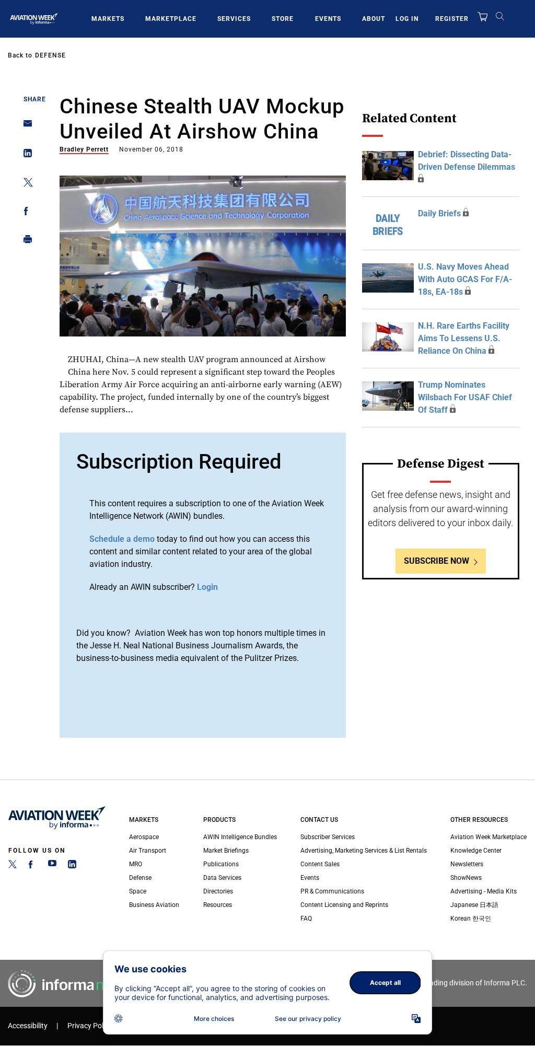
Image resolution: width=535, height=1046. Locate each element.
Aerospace (144, 837)
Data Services (222, 877)
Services (234, 18)
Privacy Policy (89, 1025)
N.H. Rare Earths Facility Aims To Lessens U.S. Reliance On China (463, 338)
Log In (407, 18)
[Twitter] (12, 866)
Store (283, 18)
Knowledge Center (476, 850)
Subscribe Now (436, 561)
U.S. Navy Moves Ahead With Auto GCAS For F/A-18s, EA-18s (465, 279)
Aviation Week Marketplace (488, 837)
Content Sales (320, 864)
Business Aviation (154, 905)
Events (328, 18)
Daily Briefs (439, 213)
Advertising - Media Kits (483, 891)
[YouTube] (52, 866)
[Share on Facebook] (25, 212)
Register (452, 18)
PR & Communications (332, 891)
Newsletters (466, 864)
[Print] (25, 241)
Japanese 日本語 (474, 905)
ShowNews (466, 877)
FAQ (306, 918)
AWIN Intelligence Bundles (240, 837)
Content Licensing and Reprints (344, 905)
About (373, 18)
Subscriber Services (327, 837)
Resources (217, 905)
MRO (135, 864)
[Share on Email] (25, 126)
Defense (50, 55)
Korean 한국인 (470, 918)
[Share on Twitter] (25, 184)
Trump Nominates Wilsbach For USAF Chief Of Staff (465, 397)
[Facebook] (32, 866)
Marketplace (170, 18)
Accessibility (28, 1025)
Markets (107, 18)
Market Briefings (226, 850)
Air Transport (147, 850)
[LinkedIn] (72, 866)
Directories (218, 891)
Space (137, 891)
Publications (221, 864)
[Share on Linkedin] (25, 155)
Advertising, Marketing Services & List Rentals (363, 850)
